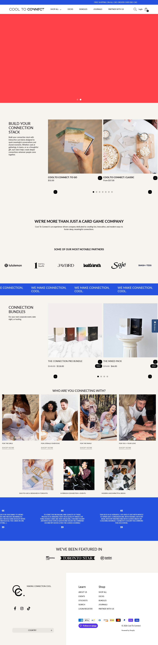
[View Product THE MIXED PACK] (130, 335)
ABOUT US (83, 592)
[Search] (135, 9)
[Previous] (55, 192)
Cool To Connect (134, 626)
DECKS (70, 9)
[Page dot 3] (99, 192)
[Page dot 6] (109, 192)
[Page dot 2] (80, 99)
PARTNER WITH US (116, 9)
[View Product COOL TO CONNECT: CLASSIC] (130, 151)
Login (141, 9)
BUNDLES (83, 9)
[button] (55, 9)
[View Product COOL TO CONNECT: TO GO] (75, 151)
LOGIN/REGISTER (85, 609)
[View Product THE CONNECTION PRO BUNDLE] (75, 335)
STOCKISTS (83, 600)
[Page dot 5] (106, 192)
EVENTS (82, 596)
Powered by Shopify (128, 630)
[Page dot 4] (103, 192)
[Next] (150, 192)
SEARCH (82, 605)
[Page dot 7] (112, 192)
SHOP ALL (103, 592)
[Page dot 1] (77, 99)
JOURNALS (97, 9)
